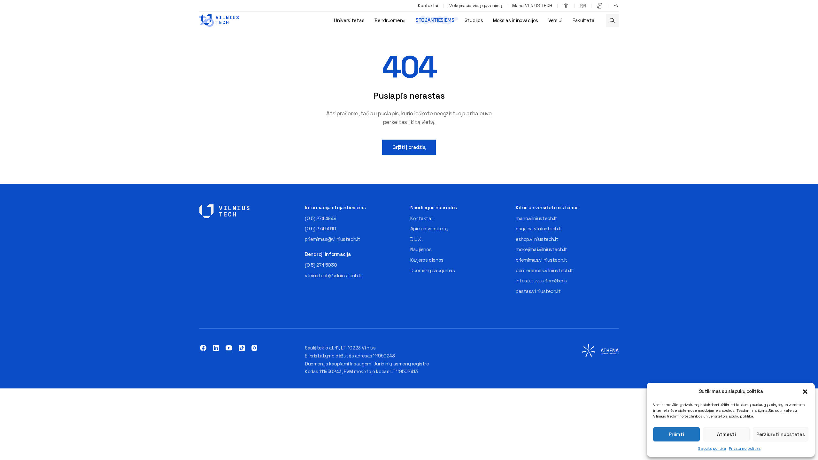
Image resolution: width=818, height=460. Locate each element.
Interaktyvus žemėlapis (541, 281)
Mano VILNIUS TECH (532, 5)
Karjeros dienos (427, 260)
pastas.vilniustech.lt (538, 291)
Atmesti (726, 434)
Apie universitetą (429, 229)
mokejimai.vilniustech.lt (541, 249)
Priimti (676, 434)
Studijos (474, 20)
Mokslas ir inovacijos (515, 20)
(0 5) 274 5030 (321, 265)
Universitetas (349, 20)
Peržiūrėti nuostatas (780, 434)
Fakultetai (584, 20)
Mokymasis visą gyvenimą (475, 5)
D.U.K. (416, 239)
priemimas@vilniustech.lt (332, 239)
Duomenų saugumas (432, 270)
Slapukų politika (712, 448)
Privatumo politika (744, 448)
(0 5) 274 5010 (320, 229)
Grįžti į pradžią (408, 147)
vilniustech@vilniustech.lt (333, 275)
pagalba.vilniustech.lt (539, 229)
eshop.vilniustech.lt (537, 239)
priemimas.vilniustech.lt (541, 260)
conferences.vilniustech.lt (544, 270)
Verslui (555, 20)
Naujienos (420, 249)
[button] (805, 391)
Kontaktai (428, 5)
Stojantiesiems (435, 20)
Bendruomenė (389, 20)
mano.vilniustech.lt (536, 218)
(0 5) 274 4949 (320, 218)
